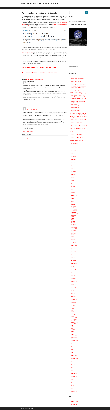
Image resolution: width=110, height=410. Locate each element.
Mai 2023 (72, 201)
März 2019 (73, 277)
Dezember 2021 (74, 227)
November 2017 (74, 301)
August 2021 (73, 233)
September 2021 (74, 231)
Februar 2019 (73, 278)
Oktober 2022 (73, 212)
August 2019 (73, 269)
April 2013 (73, 384)
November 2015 (74, 337)
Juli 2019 (72, 270)
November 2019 (74, 264)
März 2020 (73, 258)
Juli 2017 (72, 307)
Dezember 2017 (74, 299)
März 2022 (73, 222)
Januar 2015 (73, 352)
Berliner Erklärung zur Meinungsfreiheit (78, 84)
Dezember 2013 (74, 372)
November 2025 (74, 159)
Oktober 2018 (73, 284)
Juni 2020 (72, 254)
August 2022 (73, 215)
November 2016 (74, 319)
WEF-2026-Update (74, 143)
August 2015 (73, 341)
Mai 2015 (72, 346)
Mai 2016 (72, 328)
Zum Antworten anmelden (28, 101)
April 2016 (73, 329)
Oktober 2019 (73, 266)
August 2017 (73, 305)
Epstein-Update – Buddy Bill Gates (78, 87)
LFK (57, 7)
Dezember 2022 (74, 209)
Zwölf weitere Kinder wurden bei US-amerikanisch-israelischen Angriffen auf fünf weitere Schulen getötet (78, 98)
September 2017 (74, 304)
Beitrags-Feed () (75, 401)
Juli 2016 (72, 325)
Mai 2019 (72, 274)
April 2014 (73, 365)
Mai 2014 (72, 364)
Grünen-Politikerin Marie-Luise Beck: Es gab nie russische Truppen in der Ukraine (40, 67)
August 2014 (73, 359)
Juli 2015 (72, 343)
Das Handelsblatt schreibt (27, 52)
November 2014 (74, 355)
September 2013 (74, 376)
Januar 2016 (73, 334)
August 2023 (73, 197)
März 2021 (73, 240)
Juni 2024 (72, 182)
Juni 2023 (72, 200)
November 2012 (74, 391)
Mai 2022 (72, 219)
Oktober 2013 (73, 375)
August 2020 (73, 251)
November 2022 (74, 210)
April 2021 (73, 239)
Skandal (54, 24)
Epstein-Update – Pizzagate (76, 134)
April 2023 (73, 203)
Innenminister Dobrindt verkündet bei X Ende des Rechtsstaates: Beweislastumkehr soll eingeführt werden (78, 116)
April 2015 (73, 347)
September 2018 (74, 286)
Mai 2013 (72, 382)
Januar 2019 (73, 280)
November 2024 (74, 176)
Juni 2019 (72, 272)
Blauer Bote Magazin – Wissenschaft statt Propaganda (39, 3)
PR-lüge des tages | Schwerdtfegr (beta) (34, 79)
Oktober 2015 (73, 338)
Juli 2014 (72, 361)
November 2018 (74, 283)
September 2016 (74, 322)
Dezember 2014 (74, 353)
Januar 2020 (73, 261)
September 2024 (74, 179)
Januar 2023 (73, 207)
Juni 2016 (72, 326)
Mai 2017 (72, 310)
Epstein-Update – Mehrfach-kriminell (78, 89)
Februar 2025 (73, 171)
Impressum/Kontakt (49, 7)
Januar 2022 (73, 225)
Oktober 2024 (73, 177)
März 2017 (73, 313)
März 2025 (73, 170)
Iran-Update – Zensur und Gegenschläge (79, 93)
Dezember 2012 (74, 390)
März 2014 (73, 367)
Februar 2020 (73, 260)
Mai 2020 (72, 255)
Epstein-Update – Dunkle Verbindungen (78, 135)
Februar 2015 (73, 350)
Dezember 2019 (74, 263)
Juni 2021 (72, 236)
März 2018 (73, 295)
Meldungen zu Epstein (75, 110)
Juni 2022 (72, 218)
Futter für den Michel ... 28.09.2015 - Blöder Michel (36, 106)
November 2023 (74, 192)
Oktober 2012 (73, 393)
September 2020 (74, 249)
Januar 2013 (73, 388)
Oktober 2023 (73, 194)
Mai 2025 (72, 167)
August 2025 (73, 162)
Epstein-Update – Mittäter (76, 132)
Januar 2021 (73, 243)
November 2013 (74, 373)
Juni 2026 (72, 151)
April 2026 (73, 153)
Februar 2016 (73, 332)
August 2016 (73, 323)
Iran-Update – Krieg (75, 108)
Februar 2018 (73, 296)
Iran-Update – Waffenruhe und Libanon (78, 86)
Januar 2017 (73, 316)
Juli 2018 (72, 289)
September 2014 (74, 358)
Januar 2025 (73, 173)
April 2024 (73, 185)
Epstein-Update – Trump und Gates (78, 95)
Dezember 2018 (74, 281)
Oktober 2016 (73, 320)
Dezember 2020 (74, 245)
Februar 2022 (73, 224)
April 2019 (73, 275)
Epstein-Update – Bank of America (77, 83)
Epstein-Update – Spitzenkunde (77, 122)
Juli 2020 (72, 252)
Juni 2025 (72, 165)
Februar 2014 (73, 369)
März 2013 (73, 385)
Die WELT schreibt (26, 46)
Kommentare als (75, 403)
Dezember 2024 (74, 174)
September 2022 (74, 213)
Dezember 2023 (74, 191)
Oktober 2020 (73, 248)
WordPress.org (74, 404)
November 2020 (74, 246)
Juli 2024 (72, 180)
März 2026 (73, 154)
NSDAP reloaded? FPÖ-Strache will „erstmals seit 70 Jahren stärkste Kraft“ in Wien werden (48, 69)
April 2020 (73, 257)
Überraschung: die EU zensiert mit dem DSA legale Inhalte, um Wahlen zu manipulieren (78, 140)
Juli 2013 (72, 379)
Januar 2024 (73, 189)
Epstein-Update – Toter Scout (77, 77)
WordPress (27, 408)
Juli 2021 (72, 234)
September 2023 (74, 195)
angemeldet (28, 138)
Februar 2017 (73, 314)
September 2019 (74, 268)
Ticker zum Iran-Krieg (75, 107)
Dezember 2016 (74, 317)
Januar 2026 (73, 157)
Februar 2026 (73, 156)
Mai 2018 (72, 292)
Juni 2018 (72, 290)
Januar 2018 (73, 298)
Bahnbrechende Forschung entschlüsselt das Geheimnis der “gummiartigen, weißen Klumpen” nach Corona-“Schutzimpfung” (78, 127)
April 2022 (73, 221)
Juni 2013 (72, 381)
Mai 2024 (72, 183)
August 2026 (73, 150)
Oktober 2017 (73, 302)
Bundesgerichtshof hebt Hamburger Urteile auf (32, 7)
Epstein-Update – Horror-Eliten (77, 137)
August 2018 (73, 287)
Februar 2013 (73, 387)
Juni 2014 (72, 362)
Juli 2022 (72, 216)
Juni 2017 (72, 308)
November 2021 (74, 228)
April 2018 (73, 293)
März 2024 (73, 186)
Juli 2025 (72, 164)
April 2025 (73, 168)
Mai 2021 (72, 237)
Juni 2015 (72, 344)
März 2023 (73, 204)
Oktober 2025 (73, 160)
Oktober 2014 (73, 356)
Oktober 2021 (73, 230)
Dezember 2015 (74, 335)
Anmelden (73, 400)
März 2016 (73, 331)
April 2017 (73, 311)
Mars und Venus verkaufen (76, 81)
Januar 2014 (73, 370)
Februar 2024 (73, 188)
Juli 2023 (72, 198)
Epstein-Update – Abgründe (76, 123)
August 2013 (73, 378)
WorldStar (32, 408)
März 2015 (73, 349)
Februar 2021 (73, 242)
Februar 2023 (73, 206)
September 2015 (74, 340)
